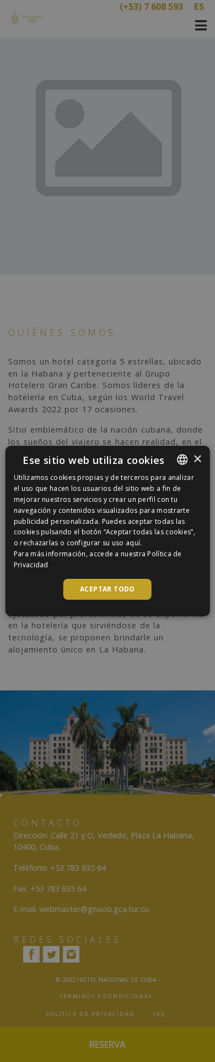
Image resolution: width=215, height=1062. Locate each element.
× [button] (197, 459)
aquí (133, 542)
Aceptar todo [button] (107, 589)
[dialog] (107, 531)
